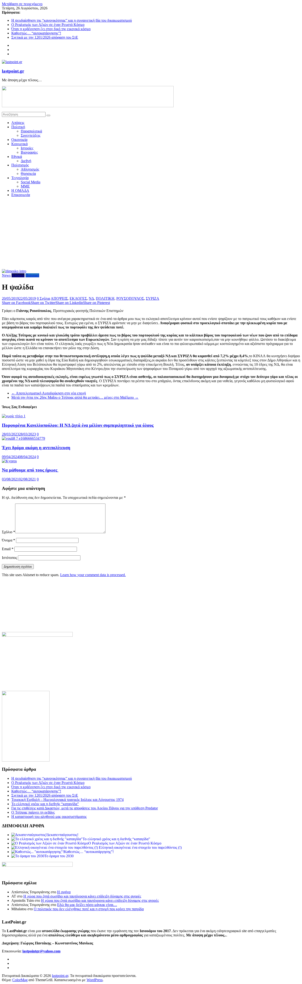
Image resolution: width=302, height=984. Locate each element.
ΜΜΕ (25, 186)
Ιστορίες (27, 148)
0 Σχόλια (43, 298)
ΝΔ (91, 298)
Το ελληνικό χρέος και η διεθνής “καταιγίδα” (45, 804)
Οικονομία (19, 140)
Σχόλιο (8, 532)
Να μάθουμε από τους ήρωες (30, 469)
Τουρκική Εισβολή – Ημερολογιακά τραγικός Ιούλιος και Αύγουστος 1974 (67, 800)
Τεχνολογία (20, 178)
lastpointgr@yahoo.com (41, 951)
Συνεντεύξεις (30, 135)
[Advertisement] (151, 234)
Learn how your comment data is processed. (93, 575)
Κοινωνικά (19, 144)
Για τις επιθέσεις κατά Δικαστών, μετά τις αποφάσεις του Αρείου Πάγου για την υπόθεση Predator (84, 808)
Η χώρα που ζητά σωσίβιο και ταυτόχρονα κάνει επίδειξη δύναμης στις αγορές (82, 896)
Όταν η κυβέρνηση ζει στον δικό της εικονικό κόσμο (51, 29)
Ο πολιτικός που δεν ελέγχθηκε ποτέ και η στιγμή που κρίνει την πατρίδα (89, 909)
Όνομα (8, 540)
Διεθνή (26, 161)
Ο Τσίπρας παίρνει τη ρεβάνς (33, 812)
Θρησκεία (28, 174)
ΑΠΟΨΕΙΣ (59, 298)
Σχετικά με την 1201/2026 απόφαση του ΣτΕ (44, 37)
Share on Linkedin (69, 303)
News (6, 275)
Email (7, 549)
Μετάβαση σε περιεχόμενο (22, 4)
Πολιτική (18, 127)
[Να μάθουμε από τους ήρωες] (9, 461)
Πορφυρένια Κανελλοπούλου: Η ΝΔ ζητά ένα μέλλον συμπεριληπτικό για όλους (78, 425)
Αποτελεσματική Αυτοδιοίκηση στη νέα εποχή (48, 393)
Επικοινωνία (20, 195)
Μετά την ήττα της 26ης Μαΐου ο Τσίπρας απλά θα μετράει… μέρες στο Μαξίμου (74, 397)
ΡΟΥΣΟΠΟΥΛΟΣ (130, 298)
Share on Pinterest (96, 303)
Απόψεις (17, 123)
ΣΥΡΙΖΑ (152, 298)
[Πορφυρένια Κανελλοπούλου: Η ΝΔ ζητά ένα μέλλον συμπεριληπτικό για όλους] (13, 416)
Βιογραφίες (29, 152)
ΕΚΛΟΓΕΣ (78, 298)
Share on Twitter (43, 303)
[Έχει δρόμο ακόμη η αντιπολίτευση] (23, 438)
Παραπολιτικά (31, 131)
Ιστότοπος (9, 558)
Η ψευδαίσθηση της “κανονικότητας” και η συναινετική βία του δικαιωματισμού (71, 20)
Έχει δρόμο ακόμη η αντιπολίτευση (36, 447)
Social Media (30, 182)
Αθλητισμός (30, 169)
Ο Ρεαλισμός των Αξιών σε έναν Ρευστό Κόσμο (47, 25)
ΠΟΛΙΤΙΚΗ (105, 298)
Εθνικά (16, 157)
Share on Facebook (16, 303)
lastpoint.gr (13, 71)
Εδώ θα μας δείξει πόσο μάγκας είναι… (87, 905)
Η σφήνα (64, 892)
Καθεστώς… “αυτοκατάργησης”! (36, 33)
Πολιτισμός (20, 165)
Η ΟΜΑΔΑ (20, 191)
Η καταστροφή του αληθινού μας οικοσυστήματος (49, 817)
